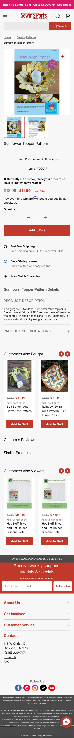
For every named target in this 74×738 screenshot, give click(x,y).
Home (7, 37)
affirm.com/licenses (8, 725)
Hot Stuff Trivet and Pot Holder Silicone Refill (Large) (17, 530)
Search (62, 26)
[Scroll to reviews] (37, 151)
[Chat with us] (57, 16)
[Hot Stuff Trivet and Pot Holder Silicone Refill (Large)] (19, 512)
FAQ (6, 662)
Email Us (10, 657)
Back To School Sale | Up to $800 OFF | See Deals (37, 4)
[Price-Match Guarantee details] (43, 276)
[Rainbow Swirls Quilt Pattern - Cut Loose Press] (54, 395)
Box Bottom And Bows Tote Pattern (19, 409)
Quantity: (10, 209)
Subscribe (62, 586)
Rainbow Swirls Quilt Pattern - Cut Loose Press (54, 411)
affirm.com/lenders (44, 713)
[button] (5, 16)
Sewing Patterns (26, 37)
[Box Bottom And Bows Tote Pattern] (19, 395)
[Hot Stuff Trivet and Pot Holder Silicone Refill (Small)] (54, 512)
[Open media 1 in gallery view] (62, 56)
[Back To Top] (68, 732)
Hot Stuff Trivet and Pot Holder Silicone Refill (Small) (52, 530)
